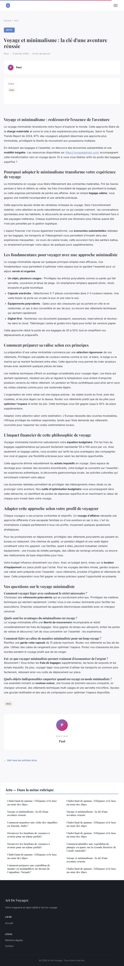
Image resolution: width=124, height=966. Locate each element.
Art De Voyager (17, 900)
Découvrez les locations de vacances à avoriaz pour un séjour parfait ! (28, 834)
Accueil (7, 20)
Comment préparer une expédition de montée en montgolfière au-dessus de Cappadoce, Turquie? (28, 869)
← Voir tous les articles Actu (20, 760)
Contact (9, 946)
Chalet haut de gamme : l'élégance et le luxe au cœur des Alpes (32, 802)
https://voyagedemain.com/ (82, 152)
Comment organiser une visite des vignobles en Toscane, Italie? (32, 824)
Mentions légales (14, 940)
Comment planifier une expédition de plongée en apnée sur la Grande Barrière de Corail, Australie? (91, 847)
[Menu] (115, 5)
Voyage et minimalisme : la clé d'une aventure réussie (27, 813)
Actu (16, 20)
